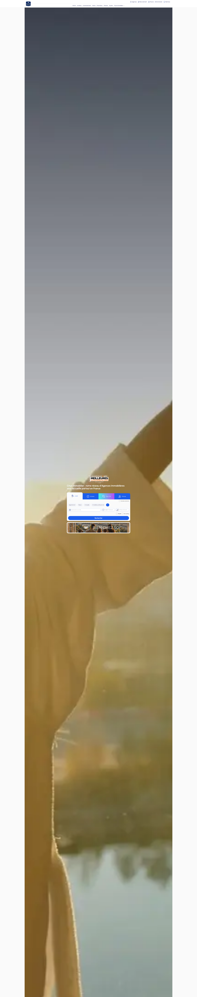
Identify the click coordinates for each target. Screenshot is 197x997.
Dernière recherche (125, 501)
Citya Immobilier (118, 5)
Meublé (119, 513)
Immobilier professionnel (98, 505)
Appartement (72, 505)
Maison (80, 505)
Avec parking (126, 513)
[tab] (75, 495)
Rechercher (98, 518)
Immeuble (87, 505)
